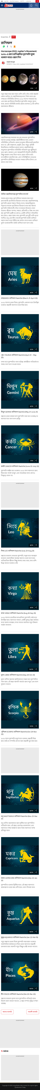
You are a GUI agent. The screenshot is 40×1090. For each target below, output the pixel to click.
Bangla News (4, 37)
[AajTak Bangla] (8, 5)
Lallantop (28, 1)
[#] (4, 46)
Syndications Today (20, 1087)
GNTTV (22, 1)
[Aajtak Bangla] (3, 63)
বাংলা (2, 1)
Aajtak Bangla (11, 62)
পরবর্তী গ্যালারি (32, 1012)
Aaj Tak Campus (14, 1)
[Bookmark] (14, 46)
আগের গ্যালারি (7, 1012)
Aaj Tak (6, 1)
